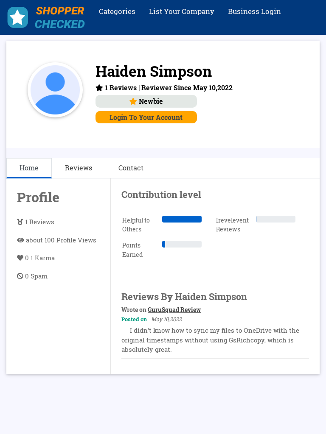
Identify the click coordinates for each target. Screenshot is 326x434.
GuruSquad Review (174, 310)
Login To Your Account (146, 117)
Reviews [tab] (78, 167)
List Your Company (181, 11)
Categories (117, 11)
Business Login (254, 11)
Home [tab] (29, 167)
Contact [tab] (130, 167)
